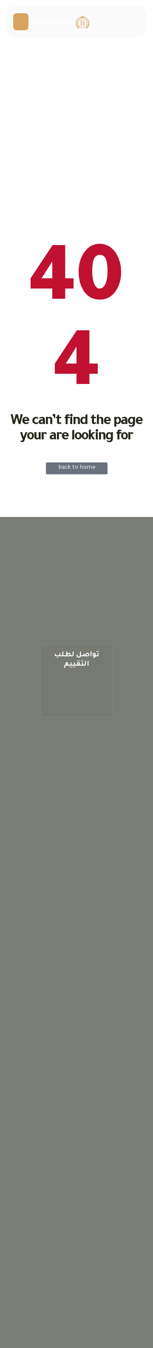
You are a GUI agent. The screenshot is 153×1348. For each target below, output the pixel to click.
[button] (76, 681)
